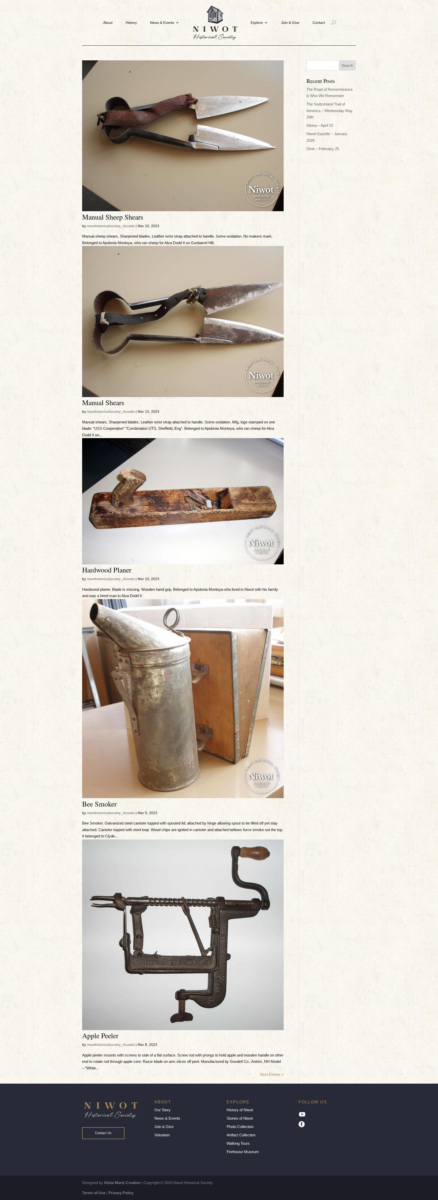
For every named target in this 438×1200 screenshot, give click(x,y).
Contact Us (103, 1133)
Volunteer (162, 1135)
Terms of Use (93, 1193)
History (131, 23)
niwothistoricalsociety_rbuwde (111, 226)
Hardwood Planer (106, 570)
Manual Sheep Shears (112, 217)
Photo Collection (240, 1126)
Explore (257, 23)
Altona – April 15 (319, 125)
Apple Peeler (100, 1035)
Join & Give (290, 23)
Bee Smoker (99, 804)
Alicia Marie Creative (122, 1182)
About (108, 23)
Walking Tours (238, 1143)
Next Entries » (272, 1074)
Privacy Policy (121, 1193)
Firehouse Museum (243, 1152)
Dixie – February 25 (322, 149)
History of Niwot (240, 1110)
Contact (319, 23)
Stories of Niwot (240, 1118)
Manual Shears (103, 402)
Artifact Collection (241, 1135)
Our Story (162, 1110)
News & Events (162, 23)
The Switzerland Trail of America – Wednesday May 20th (329, 110)
